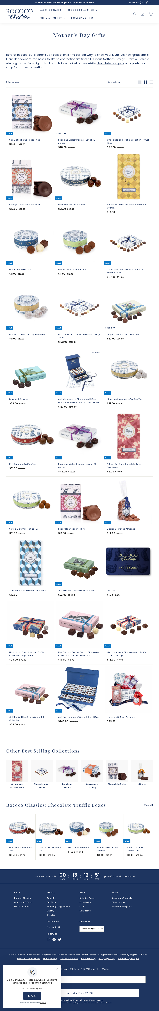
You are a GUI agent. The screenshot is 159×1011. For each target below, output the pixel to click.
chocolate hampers (110, 63)
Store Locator (118, 902)
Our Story (51, 902)
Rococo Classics (22, 898)
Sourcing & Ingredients (58, 906)
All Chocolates (50, 10)
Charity (50, 910)
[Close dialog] (110, 938)
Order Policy (85, 902)
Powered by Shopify (128, 958)
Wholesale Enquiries (122, 906)
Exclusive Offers (82, 18)
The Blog (51, 915)
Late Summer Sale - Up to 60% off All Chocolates (64, 2)
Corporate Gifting (23, 902)
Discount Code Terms (28, 958)
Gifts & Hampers (51, 18)
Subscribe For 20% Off (91, 993)
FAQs (82, 906)
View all (148, 805)
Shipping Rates (87, 898)
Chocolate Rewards (122, 898)
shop (9, 67)
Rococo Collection (81, 10)
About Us (51, 898)
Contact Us (85, 910)
